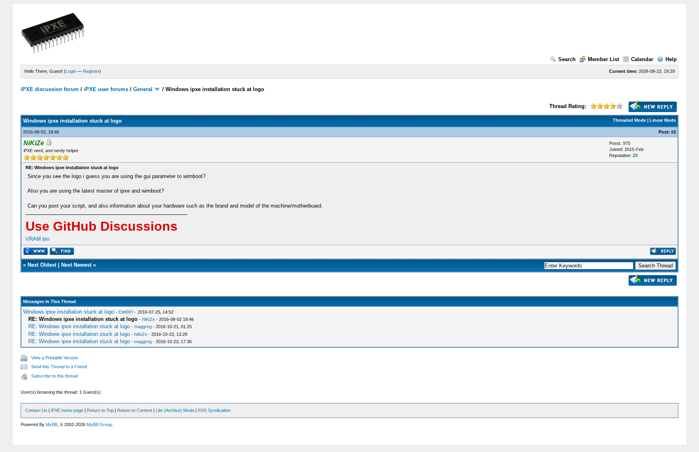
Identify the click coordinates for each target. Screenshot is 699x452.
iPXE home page (67, 410)
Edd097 (126, 312)
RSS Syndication (214, 410)
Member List (603, 59)
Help (671, 59)
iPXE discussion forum (50, 89)
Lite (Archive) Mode (175, 410)
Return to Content (134, 410)
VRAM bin (37, 239)
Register (91, 71)
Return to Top (100, 410)
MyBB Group (99, 424)
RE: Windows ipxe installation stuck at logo (79, 326)
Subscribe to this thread (54, 375)
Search (567, 59)
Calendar (642, 59)
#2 (673, 131)
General (143, 89)
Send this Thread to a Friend (59, 366)
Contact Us (36, 410)
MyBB (51, 424)
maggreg (143, 326)
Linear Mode (663, 120)
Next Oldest (42, 265)
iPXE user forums (106, 89)
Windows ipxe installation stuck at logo (68, 312)
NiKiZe (148, 319)
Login (71, 71)
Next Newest (76, 265)
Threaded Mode (629, 120)
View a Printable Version (54, 357)
